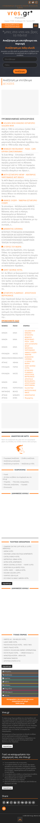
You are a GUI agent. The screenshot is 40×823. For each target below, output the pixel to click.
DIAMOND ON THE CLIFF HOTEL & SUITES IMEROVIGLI (17, 547)
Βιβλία (6, 682)
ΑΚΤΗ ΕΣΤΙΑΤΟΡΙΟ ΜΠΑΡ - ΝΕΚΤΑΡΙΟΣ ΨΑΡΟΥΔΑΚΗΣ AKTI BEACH (19, 175)
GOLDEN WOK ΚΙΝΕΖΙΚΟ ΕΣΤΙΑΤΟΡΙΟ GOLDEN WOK (18, 124)
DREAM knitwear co (27, 653)
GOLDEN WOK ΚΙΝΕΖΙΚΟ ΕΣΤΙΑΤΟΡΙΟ (30, 333)
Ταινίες (6, 695)
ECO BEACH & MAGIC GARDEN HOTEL (16, 578)
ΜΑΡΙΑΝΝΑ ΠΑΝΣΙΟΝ (11, 658)
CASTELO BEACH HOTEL (12, 557)
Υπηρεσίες (7, 482)
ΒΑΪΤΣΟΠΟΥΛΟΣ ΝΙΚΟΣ (30, 391)
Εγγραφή (24, 485)
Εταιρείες (7, 671)
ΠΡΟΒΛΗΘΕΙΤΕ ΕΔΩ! (10, 321)
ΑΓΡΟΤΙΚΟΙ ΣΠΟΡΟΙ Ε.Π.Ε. (12, 661)
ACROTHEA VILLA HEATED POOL (14, 567)
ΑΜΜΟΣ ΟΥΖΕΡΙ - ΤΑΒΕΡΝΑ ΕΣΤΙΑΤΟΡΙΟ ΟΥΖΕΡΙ (19, 201)
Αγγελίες (7, 678)
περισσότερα (7, 583)
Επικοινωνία (8, 487)
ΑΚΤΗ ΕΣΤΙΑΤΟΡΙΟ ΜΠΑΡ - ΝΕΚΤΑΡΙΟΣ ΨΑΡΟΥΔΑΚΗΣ (31, 347)
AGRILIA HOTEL (21, 570)
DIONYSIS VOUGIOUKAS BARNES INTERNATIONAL (20, 650)
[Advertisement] (20, 102)
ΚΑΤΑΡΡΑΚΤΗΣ (30, 395)
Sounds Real (29, 388)
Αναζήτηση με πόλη (28, 464)
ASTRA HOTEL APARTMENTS (13, 562)
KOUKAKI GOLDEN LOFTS (12, 573)
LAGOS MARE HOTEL (10, 642)
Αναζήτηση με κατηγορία (12, 461)
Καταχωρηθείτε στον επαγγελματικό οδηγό (12, 26)
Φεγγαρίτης (29, 398)
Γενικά (6, 474)
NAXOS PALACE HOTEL (11, 647)
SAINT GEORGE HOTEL (13, 270)
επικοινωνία (34, 6)
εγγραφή (18, 6)
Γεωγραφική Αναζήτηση (11, 458)
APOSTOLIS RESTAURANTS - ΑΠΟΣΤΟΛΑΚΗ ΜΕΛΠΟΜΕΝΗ (30, 382)
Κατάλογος (8, 675)
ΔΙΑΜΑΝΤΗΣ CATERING (13, 229)
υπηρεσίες (25, 6)
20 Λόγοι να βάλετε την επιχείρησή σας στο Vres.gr (17, 478)
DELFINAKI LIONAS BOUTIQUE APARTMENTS (18, 554)
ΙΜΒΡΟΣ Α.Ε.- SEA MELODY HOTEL (15, 639)
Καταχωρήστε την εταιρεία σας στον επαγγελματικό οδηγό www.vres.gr (20, 701)
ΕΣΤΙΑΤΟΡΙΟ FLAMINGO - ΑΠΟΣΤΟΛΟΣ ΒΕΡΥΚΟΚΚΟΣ (19, 294)
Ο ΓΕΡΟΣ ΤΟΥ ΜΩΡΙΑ (12, 246)
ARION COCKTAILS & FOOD (13, 565)
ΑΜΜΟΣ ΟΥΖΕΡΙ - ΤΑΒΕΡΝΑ (31, 353)
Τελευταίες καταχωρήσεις (21, 482)
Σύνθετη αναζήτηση (28, 458)
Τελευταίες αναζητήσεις (11, 485)
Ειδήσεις (7, 685)
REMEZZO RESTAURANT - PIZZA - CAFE (30, 339)
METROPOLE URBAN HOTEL (13, 559)
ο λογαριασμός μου (9, 6)
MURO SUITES (29, 565)
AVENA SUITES (8, 551)
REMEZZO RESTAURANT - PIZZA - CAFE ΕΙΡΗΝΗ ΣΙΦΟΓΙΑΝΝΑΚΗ (19, 150)
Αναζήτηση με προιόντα (11, 464)
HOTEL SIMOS (8, 570)
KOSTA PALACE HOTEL (11, 653)
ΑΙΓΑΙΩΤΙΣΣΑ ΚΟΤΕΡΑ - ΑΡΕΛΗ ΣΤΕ (15, 655)
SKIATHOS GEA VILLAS (11, 575)
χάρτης (20, 8)
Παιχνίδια (8, 688)
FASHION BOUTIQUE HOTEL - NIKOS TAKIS (18, 645)
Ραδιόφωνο (8, 692)
